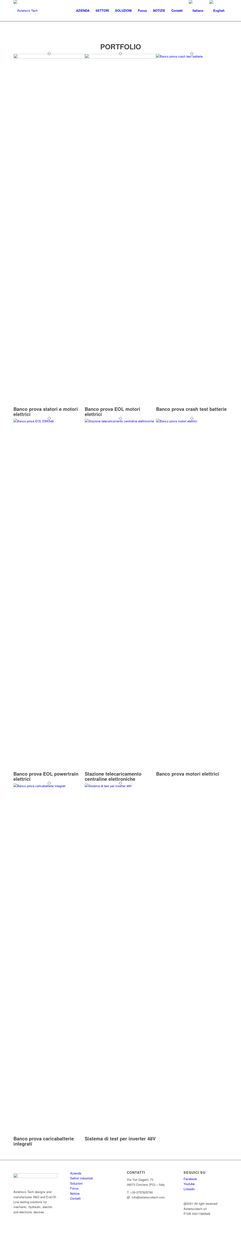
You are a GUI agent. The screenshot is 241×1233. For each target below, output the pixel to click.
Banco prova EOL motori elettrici (112, 411)
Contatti (75, 1198)
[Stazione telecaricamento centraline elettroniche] (120, 421)
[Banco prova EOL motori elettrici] (120, 57)
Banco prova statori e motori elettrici (45, 411)
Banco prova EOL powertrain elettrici (45, 776)
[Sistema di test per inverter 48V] (120, 786)
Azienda (75, 1173)
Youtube (189, 1184)
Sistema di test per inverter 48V (120, 1138)
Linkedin (189, 1189)
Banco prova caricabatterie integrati (43, 1141)
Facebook (190, 1179)
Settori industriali (81, 1178)
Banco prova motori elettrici (187, 773)
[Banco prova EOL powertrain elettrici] (49, 421)
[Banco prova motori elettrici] (191, 421)
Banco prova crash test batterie (191, 408)
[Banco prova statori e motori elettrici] (49, 57)
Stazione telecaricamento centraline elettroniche (113, 776)
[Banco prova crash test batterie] (191, 56)
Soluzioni (76, 1183)
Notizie (75, 1193)
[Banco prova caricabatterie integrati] (49, 786)
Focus (74, 1188)
